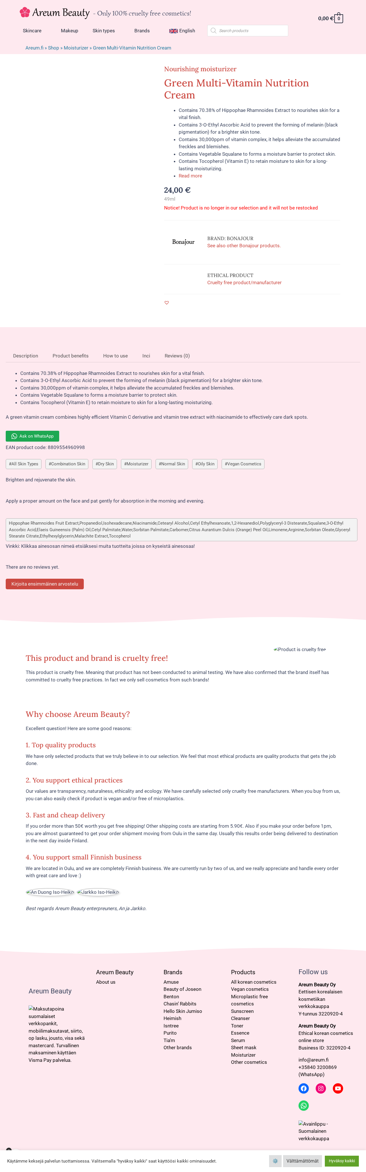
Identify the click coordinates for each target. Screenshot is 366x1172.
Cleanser (240, 1018)
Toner (237, 1026)
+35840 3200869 (318, 1067)
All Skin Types (24, 464)
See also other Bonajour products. (244, 245)
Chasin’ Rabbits (180, 1004)
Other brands (178, 1047)
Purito (170, 1033)
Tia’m (169, 1040)
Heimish (172, 1018)
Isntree (171, 1026)
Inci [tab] (145, 356)
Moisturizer (76, 48)
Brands (173, 972)
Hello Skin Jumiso (183, 1011)
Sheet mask (243, 1047)
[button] (166, 302)
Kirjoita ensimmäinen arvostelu (44, 584)
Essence (240, 1033)
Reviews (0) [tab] (177, 356)
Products (243, 972)
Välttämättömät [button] (303, 1161)
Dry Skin (106, 464)
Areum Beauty (115, 972)
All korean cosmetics (254, 982)
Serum (238, 1040)
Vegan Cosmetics (244, 464)
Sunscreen (242, 1011)
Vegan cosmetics (250, 989)
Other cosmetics (249, 1062)
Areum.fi (34, 48)
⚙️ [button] (275, 1161)
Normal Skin (173, 464)
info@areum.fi (314, 1060)
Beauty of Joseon (182, 989)
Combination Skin (68, 464)
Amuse (171, 982)
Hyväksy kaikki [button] (342, 1161)
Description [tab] (25, 356)
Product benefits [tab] (70, 356)
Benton (171, 996)
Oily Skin (206, 464)
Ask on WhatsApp (36, 436)
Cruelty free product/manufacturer (244, 282)
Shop (53, 48)
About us (106, 982)
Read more (190, 176)
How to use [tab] (115, 356)
